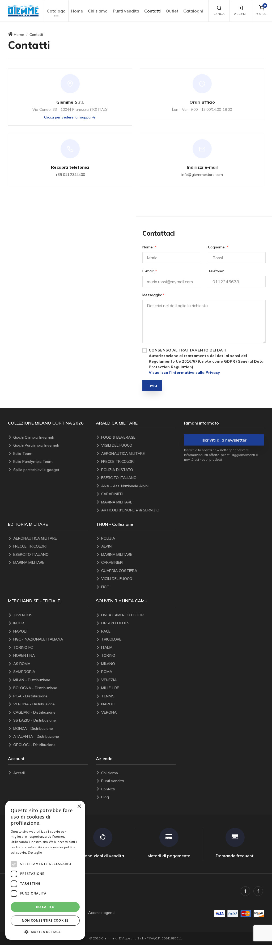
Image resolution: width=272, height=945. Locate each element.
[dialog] (45, 870)
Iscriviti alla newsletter (224, 440)
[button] (23, 11)
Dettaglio (35, 852)
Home (77, 11)
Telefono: (216, 271)
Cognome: (218, 247)
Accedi (240, 14)
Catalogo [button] (56, 11)
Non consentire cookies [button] (45, 920)
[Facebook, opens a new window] (245, 891)
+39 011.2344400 (70, 174)
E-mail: (149, 271)
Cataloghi (193, 11)
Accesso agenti (101, 912)
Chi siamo (98, 11)
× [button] (79, 806)
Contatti (152, 11)
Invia (152, 385)
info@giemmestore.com (202, 174)
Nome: (149, 247)
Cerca (219, 14)
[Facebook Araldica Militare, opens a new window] (258, 891)
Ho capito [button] (45, 907)
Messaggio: (153, 295)
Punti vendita (126, 11)
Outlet (172, 11)
